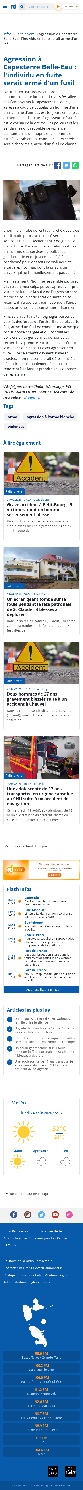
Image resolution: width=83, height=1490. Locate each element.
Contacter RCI (45, 1261)
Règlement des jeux (42, 1282)
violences (16, 426)
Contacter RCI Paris (18, 1268)
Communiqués (39, 1238)
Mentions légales (57, 1275)
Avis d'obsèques (16, 1238)
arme (12, 417)
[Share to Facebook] (57, 165)
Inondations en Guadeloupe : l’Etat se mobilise (48, 927)
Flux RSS (10, 1245)
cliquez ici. (33, 397)
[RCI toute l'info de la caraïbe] (14, 6)
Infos (7, 1231)
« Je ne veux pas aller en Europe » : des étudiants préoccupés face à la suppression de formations (49, 941)
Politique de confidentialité (24, 1275)
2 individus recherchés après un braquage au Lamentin (45, 902)
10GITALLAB (63, 1485)
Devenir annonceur (47, 1268)
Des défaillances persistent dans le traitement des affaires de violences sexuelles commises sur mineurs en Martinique (47, 959)
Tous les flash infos (41, 989)
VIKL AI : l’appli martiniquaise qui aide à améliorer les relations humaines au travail (49, 977)
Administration (15, 1282)
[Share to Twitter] (66, 165)
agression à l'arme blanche (50, 417)
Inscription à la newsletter (43, 1231)
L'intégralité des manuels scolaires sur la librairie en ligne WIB (48, 915)
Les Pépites (59, 1238)
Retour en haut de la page (30, 846)
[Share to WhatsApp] (75, 165)
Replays (17, 1231)
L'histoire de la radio (19, 1261)
